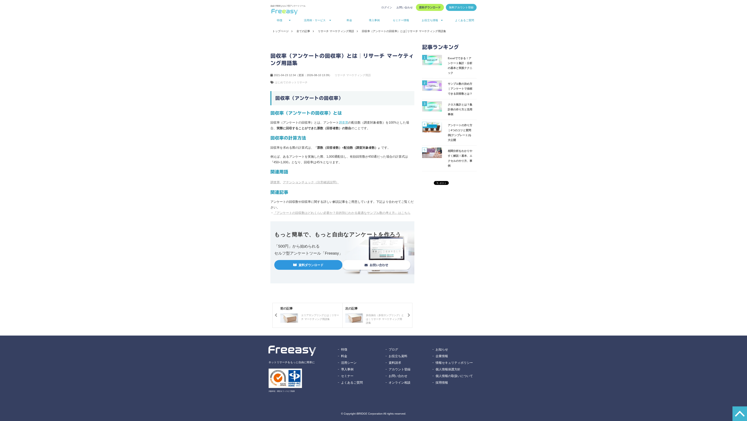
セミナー (347, 376)
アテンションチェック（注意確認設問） (311, 182)
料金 (349, 20)
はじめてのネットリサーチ (291, 82)
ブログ (393, 349)
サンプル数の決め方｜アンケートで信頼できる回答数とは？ (460, 88)
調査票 (275, 182)
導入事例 (374, 20)
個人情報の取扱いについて (454, 376)
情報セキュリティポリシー (454, 362)
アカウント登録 (399, 369)
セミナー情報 (401, 20)
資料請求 (395, 362)
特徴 (344, 349)
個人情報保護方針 (448, 369)
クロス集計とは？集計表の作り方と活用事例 (460, 109)
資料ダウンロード (430, 7)
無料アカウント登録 (461, 7)
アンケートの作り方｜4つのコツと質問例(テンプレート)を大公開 (460, 133)
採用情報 (442, 382)
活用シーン (349, 362)
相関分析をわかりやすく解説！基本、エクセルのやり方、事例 (460, 158)
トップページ (280, 31)
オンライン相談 (399, 382)
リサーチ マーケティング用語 (336, 31)
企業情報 (442, 356)
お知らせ (442, 349)
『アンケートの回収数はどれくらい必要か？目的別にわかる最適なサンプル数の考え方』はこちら (342, 212)
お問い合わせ (404, 7)
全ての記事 (303, 31)
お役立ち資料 (398, 356)
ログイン (386, 7)
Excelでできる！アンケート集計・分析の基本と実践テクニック (460, 66)
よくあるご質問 (464, 20)
